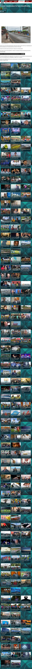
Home (6, 1)
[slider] (23, 54)
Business (21, 1)
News (10, 1)
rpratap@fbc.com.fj (5, 9)
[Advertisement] (16, 19)
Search (16, 2)
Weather (12, 2)
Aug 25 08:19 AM (8, 2)
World (27, 1)
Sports (15, 1)
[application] (12, 54)
